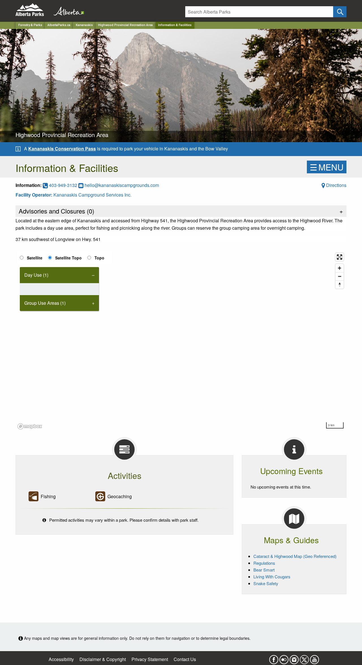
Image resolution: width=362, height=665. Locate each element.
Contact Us (185, 659)
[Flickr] (283, 658)
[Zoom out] (339, 276)
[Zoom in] (339, 268)
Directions (335, 185)
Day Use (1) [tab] (36, 275)
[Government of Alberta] (67, 10)
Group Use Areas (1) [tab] (45, 303)
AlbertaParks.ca (59, 25)
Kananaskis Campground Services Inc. (92, 194)
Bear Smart (264, 570)
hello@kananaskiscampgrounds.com (122, 185)
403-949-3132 (63, 185)
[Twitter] (304, 658)
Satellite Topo (68, 258)
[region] (181, 340)
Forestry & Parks (30, 25)
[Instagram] (294, 658)
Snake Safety (265, 583)
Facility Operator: (34, 194)
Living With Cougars (271, 576)
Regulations (264, 563)
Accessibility (61, 659)
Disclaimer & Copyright (102, 659)
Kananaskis (84, 25)
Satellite (34, 258)
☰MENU (327, 167)
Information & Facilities (174, 25)
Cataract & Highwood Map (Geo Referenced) (295, 556)
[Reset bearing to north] (339, 284)
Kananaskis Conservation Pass (62, 148)
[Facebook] (273, 658)
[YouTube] (314, 658)
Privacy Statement (150, 659)
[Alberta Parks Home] (33, 10)
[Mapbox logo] (29, 426)
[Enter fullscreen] (339, 257)
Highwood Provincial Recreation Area (125, 25)
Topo (99, 258)
